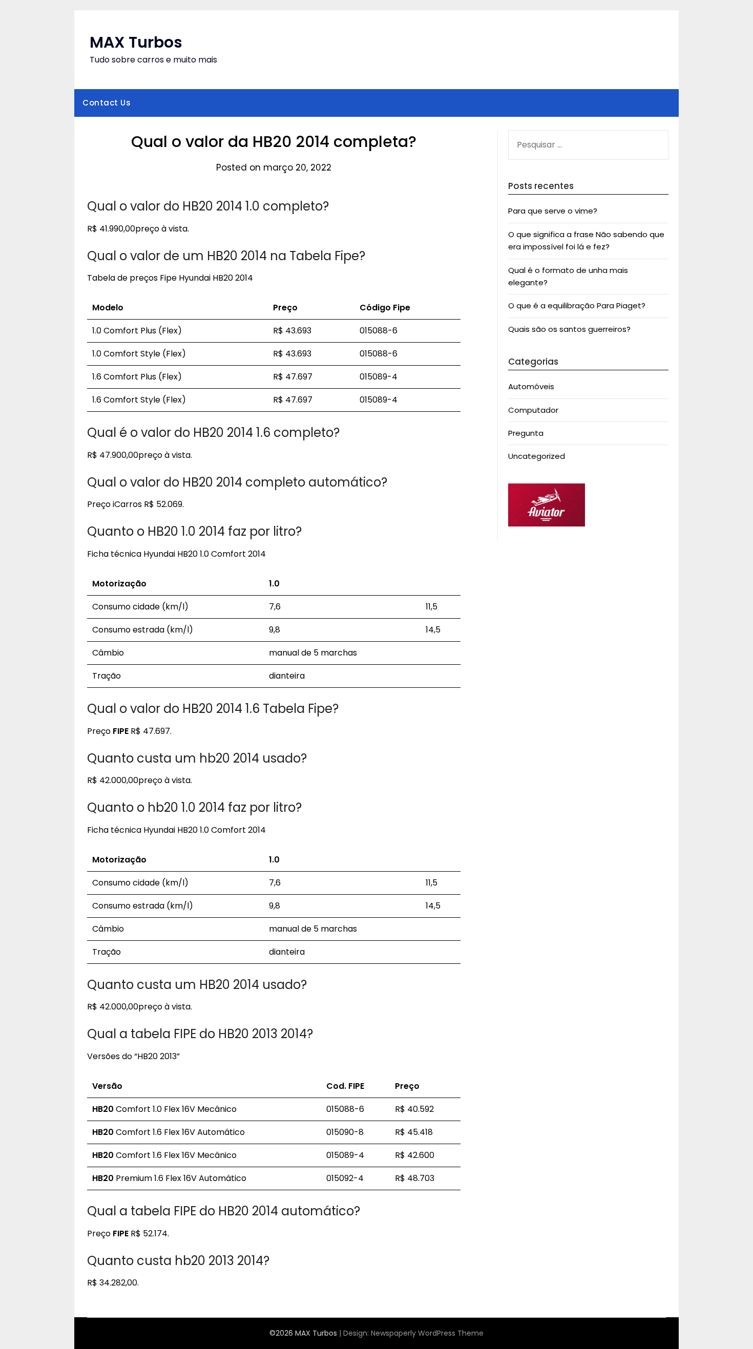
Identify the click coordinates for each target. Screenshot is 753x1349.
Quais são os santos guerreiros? (569, 329)
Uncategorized (536, 456)
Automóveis (531, 386)
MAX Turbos (136, 42)
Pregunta (525, 433)
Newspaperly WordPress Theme (427, 1333)
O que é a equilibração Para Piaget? (576, 305)
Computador (533, 410)
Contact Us (106, 102)
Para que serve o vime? (552, 210)
